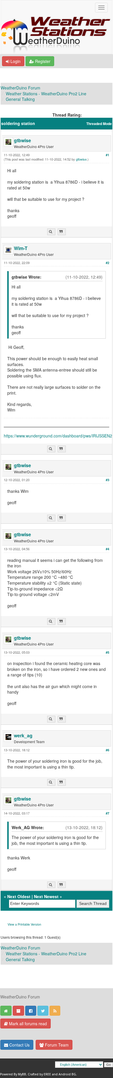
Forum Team (56, 1045)
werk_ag (23, 735)
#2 (107, 263)
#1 (107, 155)
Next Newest (46, 896)
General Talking (20, 99)
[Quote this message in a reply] (62, 231)
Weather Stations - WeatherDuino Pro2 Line (46, 93)
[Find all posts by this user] (51, 231)
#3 (107, 480)
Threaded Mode (99, 123)
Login (15, 61)
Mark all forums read (27, 1023)
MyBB (22, 1074)
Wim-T (21, 248)
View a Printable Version (24, 924)
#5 (107, 652)
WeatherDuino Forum (20, 88)
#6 (107, 750)
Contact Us (19, 1045)
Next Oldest (18, 896)
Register (42, 61)
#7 (107, 813)
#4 (107, 549)
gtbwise (22, 140)
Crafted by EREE (39, 1074)
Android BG (67, 1074)
